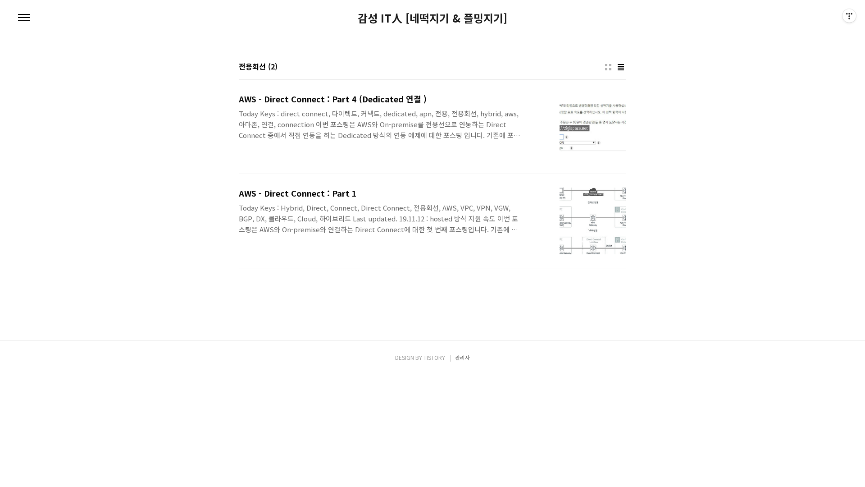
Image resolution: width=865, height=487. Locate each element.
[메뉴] (24, 18)
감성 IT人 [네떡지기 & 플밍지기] (432, 18)
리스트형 (620, 67)
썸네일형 (608, 67)
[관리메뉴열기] (849, 16)
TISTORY (434, 357)
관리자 (462, 357)
